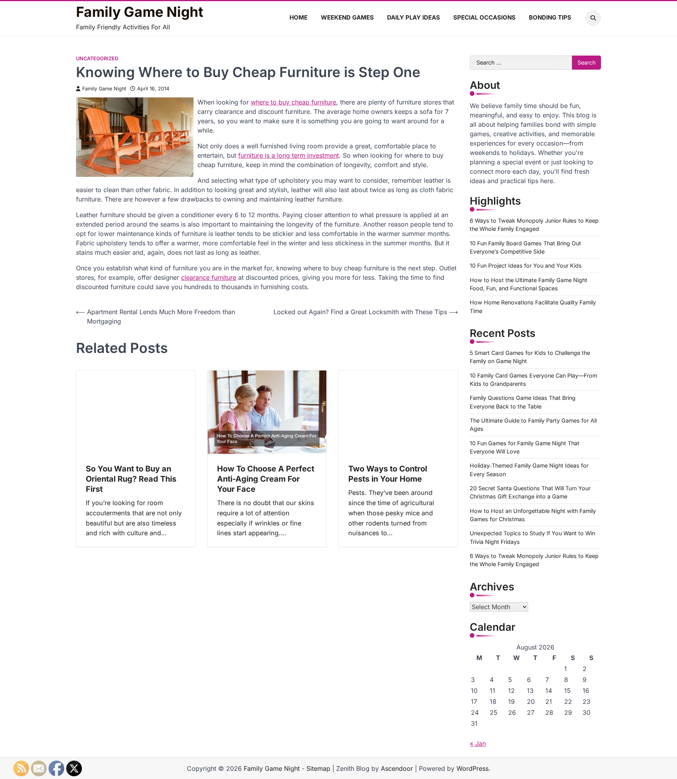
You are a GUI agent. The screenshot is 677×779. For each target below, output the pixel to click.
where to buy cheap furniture (293, 102)
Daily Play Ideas (413, 17)
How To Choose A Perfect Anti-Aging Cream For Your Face (265, 479)
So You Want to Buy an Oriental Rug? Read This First (131, 479)
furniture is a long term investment (288, 155)
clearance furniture (208, 277)
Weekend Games (347, 17)
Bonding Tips (550, 17)
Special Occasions (484, 17)
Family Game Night (139, 12)
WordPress (472, 768)
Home (299, 17)
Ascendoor (397, 768)
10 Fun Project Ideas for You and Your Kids (526, 265)
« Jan (478, 743)
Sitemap (318, 768)
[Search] (593, 18)
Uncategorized (97, 58)
